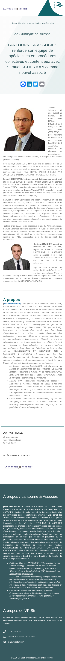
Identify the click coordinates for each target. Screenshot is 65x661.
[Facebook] (23, 84)
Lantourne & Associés (44, 23)
